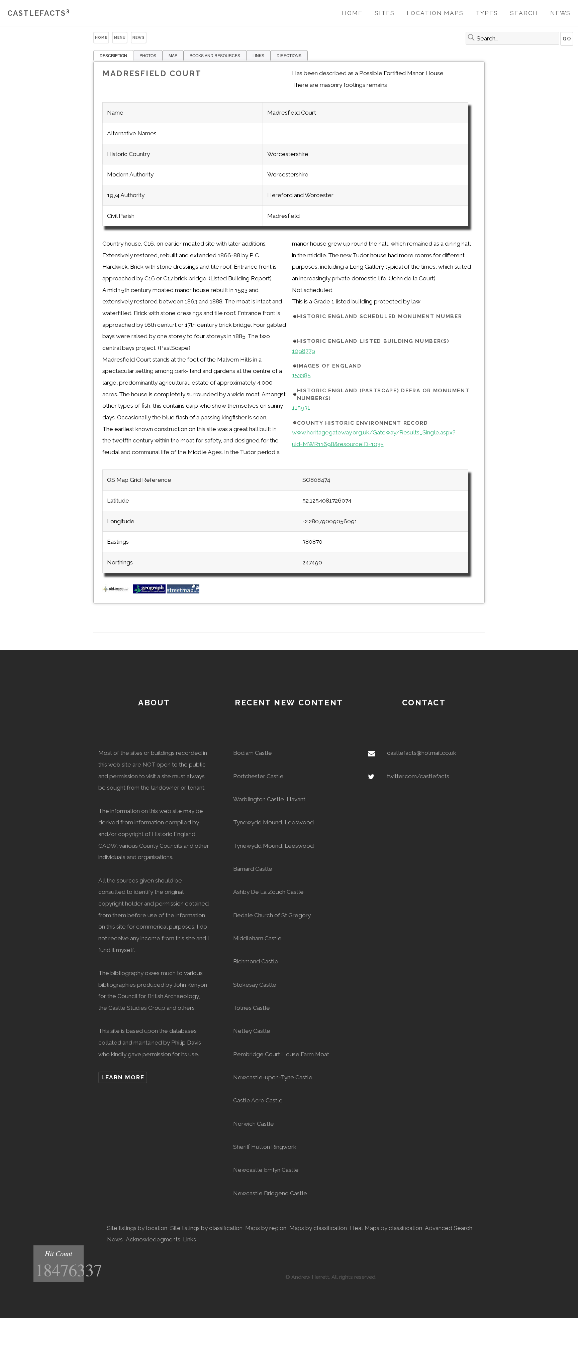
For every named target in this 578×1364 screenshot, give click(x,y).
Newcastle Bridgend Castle (270, 1193)
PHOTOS (147, 55)
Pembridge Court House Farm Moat (281, 1054)
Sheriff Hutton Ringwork (264, 1146)
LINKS (258, 55)
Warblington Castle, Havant (269, 799)
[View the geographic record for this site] (149, 591)
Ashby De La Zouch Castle (268, 892)
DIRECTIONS (289, 55)
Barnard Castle (252, 868)
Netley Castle (251, 1031)
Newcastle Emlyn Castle (266, 1170)
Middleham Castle (257, 938)
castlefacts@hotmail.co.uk (421, 752)
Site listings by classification (206, 1228)
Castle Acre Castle (258, 1100)
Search (524, 13)
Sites (385, 13)
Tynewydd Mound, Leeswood (273, 822)
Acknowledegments (153, 1239)
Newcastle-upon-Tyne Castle (272, 1077)
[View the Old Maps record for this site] (117, 591)
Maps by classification (318, 1228)
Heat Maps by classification (386, 1228)
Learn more (122, 1077)
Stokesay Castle (254, 984)
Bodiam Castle (252, 752)
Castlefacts (38, 13)
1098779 (303, 351)
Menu (120, 37)
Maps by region (265, 1228)
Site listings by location (137, 1228)
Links (189, 1239)
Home (352, 13)
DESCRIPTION (113, 55)
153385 (301, 375)
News (560, 13)
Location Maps (435, 13)
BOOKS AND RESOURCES (215, 55)
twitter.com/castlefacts (418, 776)
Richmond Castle (255, 961)
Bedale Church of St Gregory (272, 915)
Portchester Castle (258, 776)
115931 (301, 407)
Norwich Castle (253, 1123)
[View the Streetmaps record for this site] (183, 591)
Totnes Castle (251, 1007)
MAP (173, 55)
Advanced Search (448, 1228)
